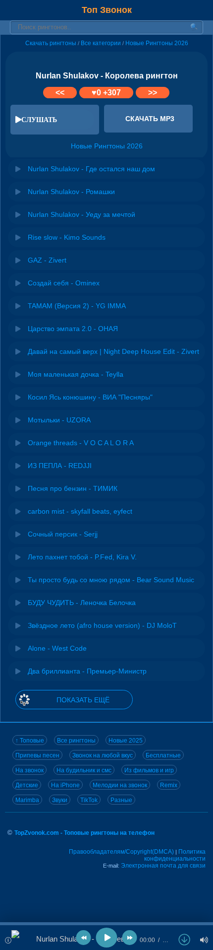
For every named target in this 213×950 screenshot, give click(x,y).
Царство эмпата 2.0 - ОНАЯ (73, 329)
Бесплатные (163, 755)
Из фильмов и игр (149, 770)
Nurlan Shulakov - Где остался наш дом (91, 169)
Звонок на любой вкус (102, 755)
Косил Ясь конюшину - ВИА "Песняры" (90, 397)
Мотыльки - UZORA (59, 420)
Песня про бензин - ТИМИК (72, 488)
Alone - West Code (57, 648)
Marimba (27, 800)
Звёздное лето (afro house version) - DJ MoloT (102, 625)
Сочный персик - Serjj (63, 534)
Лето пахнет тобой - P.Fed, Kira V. (82, 557)
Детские (26, 785)
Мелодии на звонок (120, 785)
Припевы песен (37, 755)
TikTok (89, 800)
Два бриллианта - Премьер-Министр (87, 671)
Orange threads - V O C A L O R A (81, 443)
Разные (121, 800)
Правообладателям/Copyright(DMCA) (121, 851)
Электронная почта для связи (163, 865)
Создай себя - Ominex (64, 283)
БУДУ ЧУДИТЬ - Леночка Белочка (82, 603)
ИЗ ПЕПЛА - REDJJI (60, 466)
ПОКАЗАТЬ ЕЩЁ (82, 700)
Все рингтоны (76, 740)
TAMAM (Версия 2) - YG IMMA (77, 306)
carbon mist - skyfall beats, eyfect (80, 511)
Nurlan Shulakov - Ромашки (71, 192)
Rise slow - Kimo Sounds (67, 237)
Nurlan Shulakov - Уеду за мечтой (81, 214)
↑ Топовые (29, 740)
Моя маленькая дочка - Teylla (75, 374)
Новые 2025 (125, 740)
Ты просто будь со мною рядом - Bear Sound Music (111, 580)
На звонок (29, 770)
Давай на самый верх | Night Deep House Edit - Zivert (113, 351)
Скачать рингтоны (50, 43)
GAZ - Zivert (47, 260)
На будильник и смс (83, 770)
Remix (168, 785)
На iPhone (65, 785)
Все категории (101, 43)
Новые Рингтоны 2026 (156, 43)
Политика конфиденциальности (175, 855)
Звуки (59, 800)
